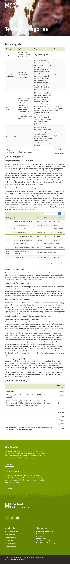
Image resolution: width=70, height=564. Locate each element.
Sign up (9, 464)
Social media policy (37, 557)
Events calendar (10, 547)
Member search (10, 538)
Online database (46, 5)
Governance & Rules (22, 557)
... (39, 263)
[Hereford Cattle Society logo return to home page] (17, 6)
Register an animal (11, 532)
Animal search (10, 535)
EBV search (9, 541)
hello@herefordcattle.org (24, 458)
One (11, 562)
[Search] (59, 213)
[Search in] (62, 213)
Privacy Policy (9, 557)
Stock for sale (10, 544)
